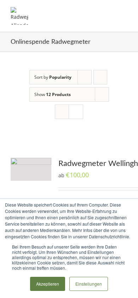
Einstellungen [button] (88, 284)
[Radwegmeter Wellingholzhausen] (31, 169)
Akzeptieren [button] (47, 284)
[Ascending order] (100, 77)
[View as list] (76, 112)
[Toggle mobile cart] (112, 10)
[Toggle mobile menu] (124, 10)
